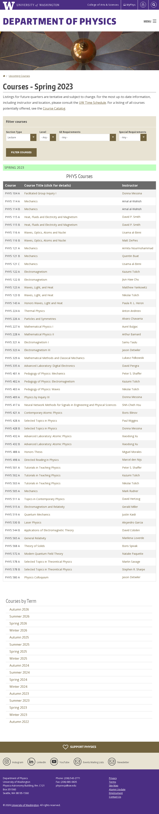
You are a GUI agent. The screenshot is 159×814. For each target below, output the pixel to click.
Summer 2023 (19, 700)
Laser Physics (32, 522)
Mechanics (31, 201)
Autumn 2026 (19, 609)
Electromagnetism (35, 271)
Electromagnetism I (36, 342)
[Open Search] (154, 5)
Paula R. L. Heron (133, 303)
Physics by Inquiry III (36, 397)
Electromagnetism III (37, 350)
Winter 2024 (18, 686)
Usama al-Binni (131, 232)
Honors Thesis (33, 452)
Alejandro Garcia (132, 522)
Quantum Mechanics (37, 514)
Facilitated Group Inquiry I (40, 193)
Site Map (113, 785)
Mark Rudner (130, 491)
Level (43, 132)
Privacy (113, 778)
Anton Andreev (131, 311)
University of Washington (25, 805)
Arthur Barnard (131, 334)
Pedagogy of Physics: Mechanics (44, 373)
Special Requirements (132, 132)
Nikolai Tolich (130, 295)
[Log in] (143, 5)
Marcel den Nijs (132, 459)
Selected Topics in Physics (40, 420)
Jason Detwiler (131, 350)
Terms (112, 782)
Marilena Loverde (133, 538)
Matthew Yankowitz (134, 287)
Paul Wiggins (130, 420)
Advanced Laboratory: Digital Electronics (49, 366)
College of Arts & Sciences (102, 4)
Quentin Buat (130, 256)
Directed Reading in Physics (41, 460)
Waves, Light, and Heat (38, 287)
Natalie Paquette (132, 553)
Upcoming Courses (19, 76)
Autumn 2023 (19, 693)
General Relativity (35, 538)
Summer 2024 (19, 672)
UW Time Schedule (92, 102)
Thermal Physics (34, 311)
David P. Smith (131, 217)
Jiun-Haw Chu (130, 279)
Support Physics (83, 746)
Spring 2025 (18, 651)
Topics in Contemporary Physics (44, 499)
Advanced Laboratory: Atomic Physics (48, 436)
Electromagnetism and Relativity (44, 507)
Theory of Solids (34, 546)
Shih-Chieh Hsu (131, 405)
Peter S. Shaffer (132, 373)
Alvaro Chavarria (132, 318)
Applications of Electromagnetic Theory (49, 530)
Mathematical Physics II (39, 334)
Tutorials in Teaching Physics (42, 467)
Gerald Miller (130, 507)
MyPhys (131, 4)
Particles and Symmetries (40, 319)
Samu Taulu (129, 342)
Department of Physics (60, 21)
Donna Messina (132, 193)
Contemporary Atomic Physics (43, 412)
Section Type (14, 132)
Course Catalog (54, 108)
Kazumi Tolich (131, 271)
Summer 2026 (19, 616)
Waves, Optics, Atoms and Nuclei (45, 232)
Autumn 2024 (19, 665)
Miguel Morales (132, 452)
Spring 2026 (18, 623)
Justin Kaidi (129, 514)
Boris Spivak (129, 546)
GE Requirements (69, 132)
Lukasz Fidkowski (133, 358)
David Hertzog (131, 499)
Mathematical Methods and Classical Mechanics (54, 358)
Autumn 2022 (19, 722)
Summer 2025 (19, 644)
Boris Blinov (129, 412)
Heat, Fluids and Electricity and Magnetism (50, 217)
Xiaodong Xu (130, 436)
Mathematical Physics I (38, 326)
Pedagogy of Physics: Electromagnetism (49, 381)
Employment (116, 793)
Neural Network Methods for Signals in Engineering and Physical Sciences (70, 405)
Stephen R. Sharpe (133, 569)
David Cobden (131, 530)
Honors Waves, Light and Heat (43, 303)
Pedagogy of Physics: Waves (42, 389)
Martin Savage (131, 561)
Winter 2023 (18, 715)
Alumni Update (117, 789)
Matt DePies (130, 240)
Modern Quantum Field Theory (43, 553)
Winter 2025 (18, 658)
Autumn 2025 (19, 637)
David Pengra (130, 366)
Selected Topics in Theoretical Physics (48, 561)
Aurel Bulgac (130, 326)
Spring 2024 (18, 679)
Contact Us (115, 796)
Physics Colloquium (36, 577)
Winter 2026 (18, 630)
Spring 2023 (18, 707)
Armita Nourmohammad (137, 248)
